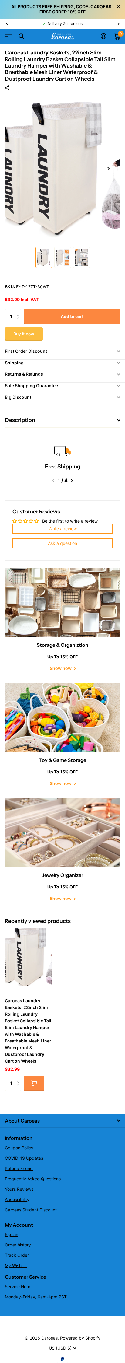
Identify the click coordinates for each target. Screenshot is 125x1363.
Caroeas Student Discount (31, 1209)
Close (118, 6)
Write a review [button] (63, 528)
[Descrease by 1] (19, 322)
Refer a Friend (19, 1168)
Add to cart (72, 316)
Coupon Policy (19, 1147)
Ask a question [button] (62, 543)
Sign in (11, 1234)
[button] (6, 24)
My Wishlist (16, 1265)
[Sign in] (103, 36)
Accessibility (17, 1199)
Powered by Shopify (80, 1337)
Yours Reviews (19, 1189)
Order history (18, 1244)
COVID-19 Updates (24, 1158)
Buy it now (23, 333)
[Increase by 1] (19, 311)
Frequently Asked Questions (33, 1178)
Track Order (17, 1255)
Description (20, 420)
